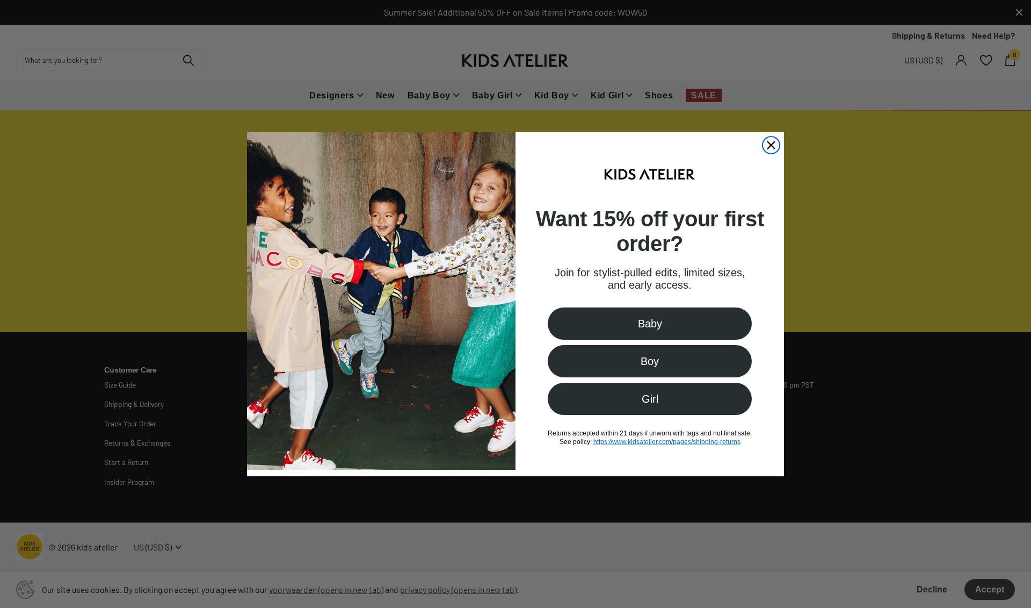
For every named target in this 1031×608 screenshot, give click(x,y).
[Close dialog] (771, 145)
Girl (650, 398)
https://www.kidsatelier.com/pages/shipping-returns (666, 441)
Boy (650, 361)
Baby (650, 323)
